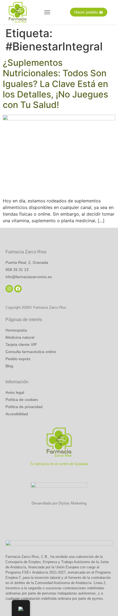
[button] (47, 12)
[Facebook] (18, 288)
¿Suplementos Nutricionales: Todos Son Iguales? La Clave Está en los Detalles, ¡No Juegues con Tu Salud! (55, 83)
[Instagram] (9, 288)
